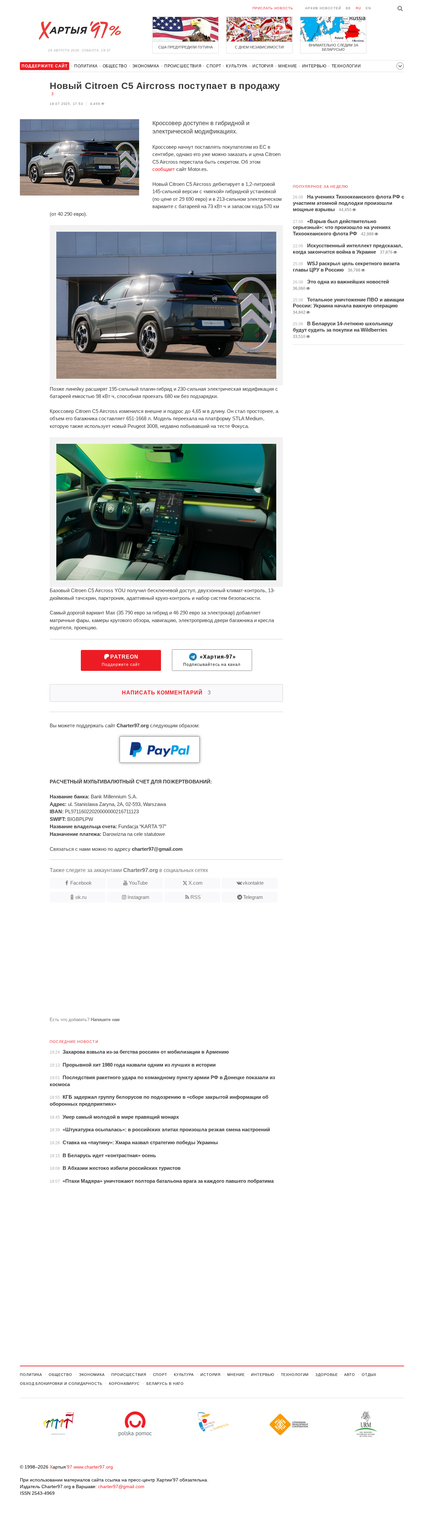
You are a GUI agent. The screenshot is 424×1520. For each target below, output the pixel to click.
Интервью (314, 66)
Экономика (145, 66)
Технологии (346, 66)
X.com (195, 883)
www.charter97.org (93, 1467)
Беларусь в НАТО (165, 1384)
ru (358, 8)
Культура (236, 66)
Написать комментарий (166, 692)
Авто (349, 1375)
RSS (195, 897)
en (368, 8)
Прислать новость (272, 8)
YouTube (138, 883)
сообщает (163, 169)
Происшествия (182, 66)
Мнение (287, 66)
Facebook (81, 883)
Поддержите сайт (121, 660)
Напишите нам (105, 1019)
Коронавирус (124, 1384)
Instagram (138, 897)
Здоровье (326, 1375)
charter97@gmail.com (121, 1486)
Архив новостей (323, 8)
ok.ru (81, 897)
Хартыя (79, 30)
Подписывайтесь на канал (211, 660)
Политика (86, 66)
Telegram (253, 897)
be (348, 8)
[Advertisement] (151, 962)
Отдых (369, 1375)
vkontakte (253, 883)
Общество (115, 66)
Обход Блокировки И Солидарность (61, 1384)
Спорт (213, 66)
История (262, 66)
